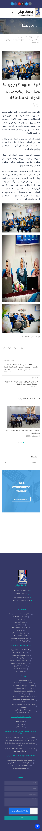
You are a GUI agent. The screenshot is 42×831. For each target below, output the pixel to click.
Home (38, 37)
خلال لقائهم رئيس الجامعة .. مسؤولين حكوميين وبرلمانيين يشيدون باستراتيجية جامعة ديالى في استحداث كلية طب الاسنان (21, 367)
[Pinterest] (3, 348)
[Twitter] (26, 3)
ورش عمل (20, 37)
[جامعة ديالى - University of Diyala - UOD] (28, 12)
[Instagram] (22, 3)
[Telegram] (12, 3)
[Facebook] (15, 348)
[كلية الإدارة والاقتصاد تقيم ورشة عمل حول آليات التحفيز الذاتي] (23, 417)
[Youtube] (19, 3)
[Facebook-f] (15, 3)
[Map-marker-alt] (30, 3)
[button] (23, 442)
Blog (30, 37)
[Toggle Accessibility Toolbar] (37, 826)
